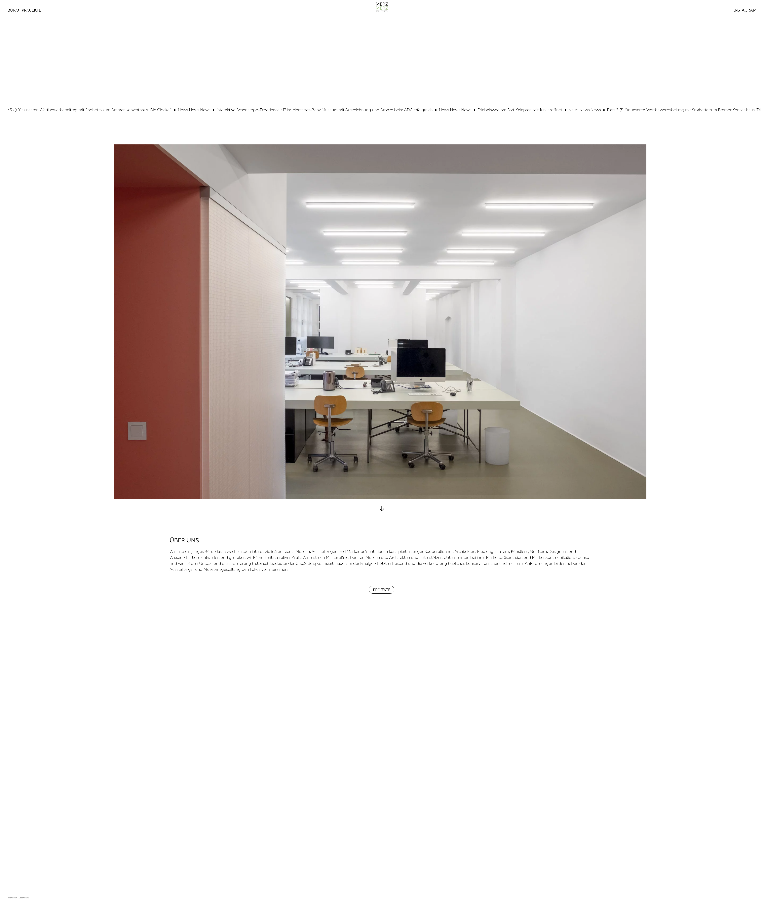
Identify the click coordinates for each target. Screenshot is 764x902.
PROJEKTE (381, 590)
